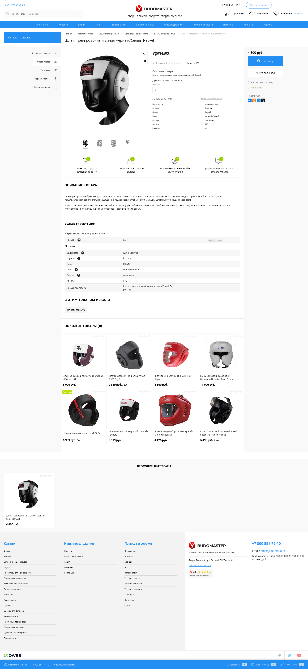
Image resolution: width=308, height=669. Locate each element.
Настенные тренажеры (15, 622)
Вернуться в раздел (40, 53)
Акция (67, 562)
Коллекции (69, 573)
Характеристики (42, 79)
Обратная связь (17, 664)
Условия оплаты (145, 24)
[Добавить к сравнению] (145, 61)
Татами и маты (11, 616)
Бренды (82, 24)
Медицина (8, 594)
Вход (6, 5)
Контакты (249, 24)
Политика (228, 24)
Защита (7, 556)
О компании (42, 24)
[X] (263, 100)
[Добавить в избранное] (145, 54)
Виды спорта (10, 600)
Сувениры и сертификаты (16, 633)
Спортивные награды (14, 627)
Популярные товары (74, 556)
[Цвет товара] (76, 269)
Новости (63, 24)
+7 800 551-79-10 (40, 664)
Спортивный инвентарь (15, 578)
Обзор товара (43, 62)
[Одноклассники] (254, 100)
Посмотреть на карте (200, 565)
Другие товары (215, 240)
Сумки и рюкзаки (12, 589)
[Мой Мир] (259, 100)
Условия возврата (203, 24)
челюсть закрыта (76, 310)
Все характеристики (211, 98)
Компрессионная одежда (16, 583)
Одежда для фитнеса (14, 611)
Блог (98, 24)
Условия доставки (173, 24)
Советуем (68, 567)
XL (206, 128)
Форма (7, 551)
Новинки (68, 551)
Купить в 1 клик (267, 73)
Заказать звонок (259, 5)
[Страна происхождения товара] (78, 258)
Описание (45, 70)
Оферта (268, 24)
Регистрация (18, 5)
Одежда (7, 605)
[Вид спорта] (82, 252)
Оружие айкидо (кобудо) (15, 562)
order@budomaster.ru (274, 551)
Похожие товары (42, 87)
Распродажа (10, 638)
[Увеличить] (107, 91)
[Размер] (79, 239)
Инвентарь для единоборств (17, 573)
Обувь (7, 567)
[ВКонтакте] (250, 100)
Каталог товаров (19, 37)
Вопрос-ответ (119, 24)
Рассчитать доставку (262, 82)
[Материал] (78, 275)
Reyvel (208, 112)
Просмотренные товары (154, 466)
